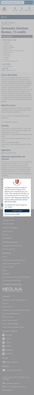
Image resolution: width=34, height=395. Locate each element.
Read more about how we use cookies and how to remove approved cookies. (17, 199)
